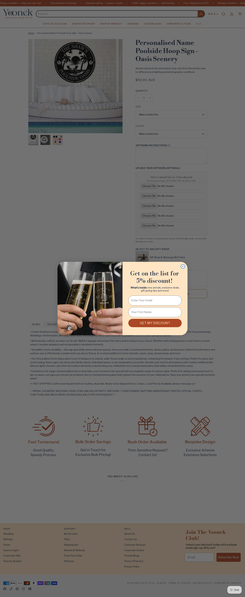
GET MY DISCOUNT (155, 323)
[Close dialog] (183, 266)
